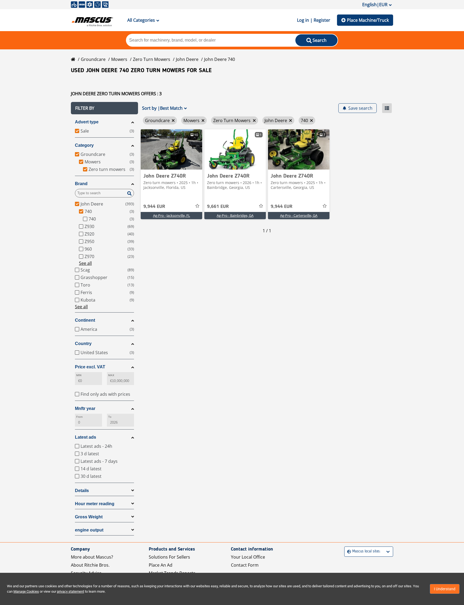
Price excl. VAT (90, 367)
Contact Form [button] (245, 565)
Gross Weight (89, 517)
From (79, 416)
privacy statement (70, 591)
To (109, 416)
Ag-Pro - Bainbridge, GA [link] (235, 215)
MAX (111, 375)
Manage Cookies (26, 591)
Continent (85, 320)
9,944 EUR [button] (154, 206)
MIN (78, 375)
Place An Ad (160, 565)
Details (82, 490)
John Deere (187, 59)
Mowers (119, 59)
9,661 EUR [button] (218, 206)
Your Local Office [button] (248, 557)
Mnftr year (85, 408)
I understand (444, 589)
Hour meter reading (94, 503)
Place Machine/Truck (368, 20)
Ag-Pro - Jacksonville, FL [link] (171, 215)
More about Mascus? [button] (92, 557)
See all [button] (85, 263)
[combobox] (348, 551)
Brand (81, 183)
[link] (171, 149)
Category (84, 145)
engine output (89, 530)
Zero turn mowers (151, 59)
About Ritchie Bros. (90, 565)
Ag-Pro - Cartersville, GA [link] (298, 215)
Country (83, 343)
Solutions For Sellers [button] (169, 557)
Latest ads (85, 437)
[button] (104, 108)
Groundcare (93, 59)
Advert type (87, 122)
